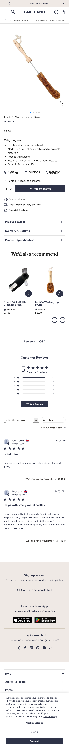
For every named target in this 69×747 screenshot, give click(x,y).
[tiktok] (50, 648)
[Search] (12, 12)
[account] (56, 12)
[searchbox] (18, 420)
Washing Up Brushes (20, 20)
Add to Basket (42, 188)
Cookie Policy (50, 716)
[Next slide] (62, 320)
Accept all (34, 741)
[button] (11, 3)
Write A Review (34, 404)
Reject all (34, 732)
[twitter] (18, 648)
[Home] (5, 20)
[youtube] (44, 648)
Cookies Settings (34, 723)
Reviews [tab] (29, 341)
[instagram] (31, 648)
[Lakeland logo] (34, 12)
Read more (17, 528)
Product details (15, 222)
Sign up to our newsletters (36, 589)
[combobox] (53, 427)
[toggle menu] (6, 12)
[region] (34, 720)
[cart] (62, 12)
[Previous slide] (54, 320)
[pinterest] (38, 648)
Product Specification (19, 240)
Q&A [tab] (42, 341)
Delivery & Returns (17, 231)
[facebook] (25, 648)
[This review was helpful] (56, 478)
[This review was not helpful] (62, 478)
